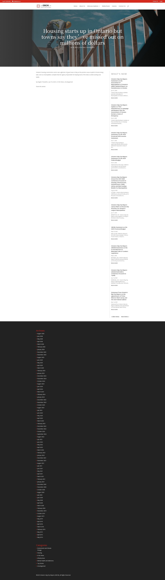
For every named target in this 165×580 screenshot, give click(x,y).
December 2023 (41, 400)
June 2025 (40, 360)
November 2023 (41, 402)
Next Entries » (125, 316)
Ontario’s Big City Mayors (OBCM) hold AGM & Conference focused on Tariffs (119, 272)
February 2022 (41, 452)
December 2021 (41, 458)
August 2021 (40, 463)
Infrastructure (41, 558)
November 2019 (41, 511)
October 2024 (41, 381)
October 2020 (41, 489)
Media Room (106, 6)
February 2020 (41, 508)
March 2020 (40, 505)
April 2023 (40, 418)
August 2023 (40, 407)
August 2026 (40, 333)
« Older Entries (115, 316)
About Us (82, 6)
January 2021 (41, 482)
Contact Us (155, 1)
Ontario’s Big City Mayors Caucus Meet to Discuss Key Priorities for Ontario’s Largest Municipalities (120, 207)
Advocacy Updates (92, 6)
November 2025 (41, 355)
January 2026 (41, 349)
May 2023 (40, 415)
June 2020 (40, 497)
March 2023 (40, 421)
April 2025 (40, 365)
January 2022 (41, 455)
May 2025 (40, 362)
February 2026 (41, 347)
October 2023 (41, 405)
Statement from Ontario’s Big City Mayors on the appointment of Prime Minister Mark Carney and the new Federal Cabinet (119, 296)
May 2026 (40, 339)
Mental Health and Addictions (45, 561)
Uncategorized (90, 47)
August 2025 (40, 357)
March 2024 (40, 392)
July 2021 (39, 466)
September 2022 (41, 434)
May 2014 (40, 537)
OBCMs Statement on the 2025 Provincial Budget (119, 228)
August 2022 (40, 437)
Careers (114, 6)
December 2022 (41, 426)
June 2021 (40, 468)
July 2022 (39, 439)
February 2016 (41, 529)
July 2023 (39, 410)
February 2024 (41, 394)
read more (114, 98)
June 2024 (40, 386)
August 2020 (40, 492)
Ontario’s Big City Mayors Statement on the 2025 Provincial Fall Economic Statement (119, 135)
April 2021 (40, 474)
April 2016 (40, 524)
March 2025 (40, 368)
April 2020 (40, 503)
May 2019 (40, 519)
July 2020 (39, 495)
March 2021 (40, 476)
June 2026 (40, 336)
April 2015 (40, 534)
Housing (39, 553)
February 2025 (41, 370)
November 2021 (41, 460)
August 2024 (40, 384)
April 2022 (40, 447)
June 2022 (40, 442)
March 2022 (40, 450)
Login (161, 1)
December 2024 (41, 376)
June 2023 (40, 413)
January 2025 (41, 373)
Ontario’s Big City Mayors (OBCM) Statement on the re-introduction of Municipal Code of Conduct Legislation (119, 249)
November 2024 (41, 378)
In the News (82, 47)
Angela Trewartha (43, 82)
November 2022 (41, 429)
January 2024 (41, 397)
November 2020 (41, 487)
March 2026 (40, 344)
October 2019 (41, 513)
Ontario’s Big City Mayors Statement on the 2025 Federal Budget (119, 158)
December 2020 (41, 484)
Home (75, 6)
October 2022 (41, 431)
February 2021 (41, 479)
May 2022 (40, 444)
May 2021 (40, 471)
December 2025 (41, 352)
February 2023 (41, 423)
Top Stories (40, 563)
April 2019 (40, 521)
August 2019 (40, 516)
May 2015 (40, 532)
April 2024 (40, 389)
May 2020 (40, 500)
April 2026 (40, 341)
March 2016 (40, 527)
